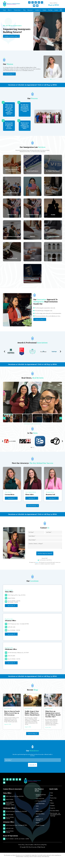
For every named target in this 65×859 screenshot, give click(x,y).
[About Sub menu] (11, 10)
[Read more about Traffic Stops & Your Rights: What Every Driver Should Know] (32, 700)
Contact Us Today (39, 319)
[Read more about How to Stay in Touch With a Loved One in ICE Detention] (12, 700)
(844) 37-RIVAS (53, 5)
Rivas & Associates (33, 847)
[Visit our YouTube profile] (34, 5)
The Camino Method (54, 810)
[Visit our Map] (37, 5)
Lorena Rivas (9, 494)
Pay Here (50, 10)
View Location (10, 605)
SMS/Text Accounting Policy (40, 844)
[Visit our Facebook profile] (29, 2)
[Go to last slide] (2, 441)
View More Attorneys (31, 505)
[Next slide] (60, 351)
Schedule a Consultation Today (10, 36)
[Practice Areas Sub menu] (20, 10)
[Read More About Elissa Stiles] (32, 478)
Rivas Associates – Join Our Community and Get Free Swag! (55, 814)
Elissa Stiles (29, 494)
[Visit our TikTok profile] (36, 2)
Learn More (10, 498)
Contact (56, 10)
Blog (24, 10)
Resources (30, 10)
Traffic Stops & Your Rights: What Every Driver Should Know (32, 713)
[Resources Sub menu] (32, 10)
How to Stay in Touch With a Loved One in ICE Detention (12, 713)
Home (4, 10)
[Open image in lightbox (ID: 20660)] (32, 398)
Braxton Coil (50, 494)
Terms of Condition (29, 844)
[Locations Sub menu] (40, 10)
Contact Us (52, 808)
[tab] (53, 79)
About (9, 10)
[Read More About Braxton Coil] (53, 478)
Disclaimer (52, 805)
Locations (37, 10)
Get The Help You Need (44, 553)
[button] (4, 418)
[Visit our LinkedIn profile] (39, 2)
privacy (37, 562)
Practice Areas (17, 10)
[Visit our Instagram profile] (32, 2)
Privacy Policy (21, 844)
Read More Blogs (32, 733)
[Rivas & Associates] (11, 4)
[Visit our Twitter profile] (42, 2)
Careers (44, 10)
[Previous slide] (4, 351)
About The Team (8, 74)
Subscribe (32, 765)
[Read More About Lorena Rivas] (12, 478)
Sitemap (52, 803)
